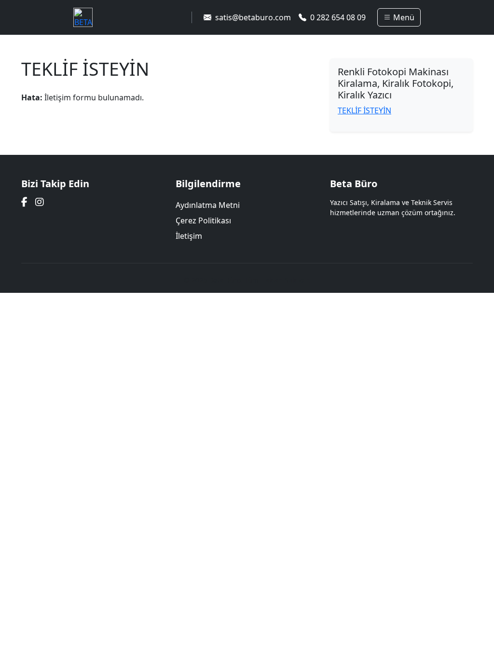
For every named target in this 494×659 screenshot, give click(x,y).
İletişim (189, 236)
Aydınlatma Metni (208, 205)
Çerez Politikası (203, 220)
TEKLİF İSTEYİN (364, 110)
